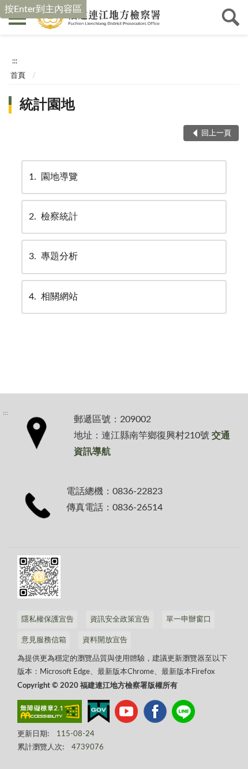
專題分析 (53, 256)
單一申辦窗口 (188, 619)
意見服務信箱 (43, 640)
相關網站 (53, 296)
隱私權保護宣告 (47, 619)
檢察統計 (53, 216)
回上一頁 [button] (216, 133)
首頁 (17, 75)
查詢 (230, 17)
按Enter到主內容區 (43, 9)
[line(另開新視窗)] (183, 714)
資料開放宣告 (104, 640)
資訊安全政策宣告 (120, 619)
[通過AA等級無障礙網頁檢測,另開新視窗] (49, 714)
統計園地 (47, 105)
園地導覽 (53, 176)
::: (14, 61)
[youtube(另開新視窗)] (126, 714)
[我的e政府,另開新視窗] (99, 714)
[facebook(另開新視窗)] (155, 714)
